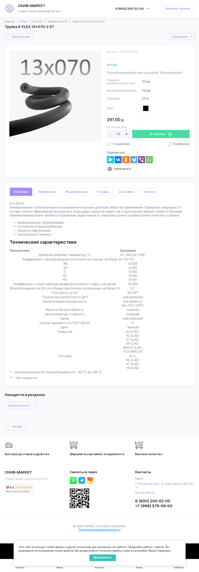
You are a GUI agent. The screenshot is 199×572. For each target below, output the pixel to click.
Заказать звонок (177, 8)
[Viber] (141, 159)
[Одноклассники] (125, 159)
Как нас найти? (145, 492)
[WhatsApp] (149, 159)
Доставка (126, 192)
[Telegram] (133, 159)
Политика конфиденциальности (99, 530)
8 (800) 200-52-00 (129, 9)
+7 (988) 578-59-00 (153, 506)
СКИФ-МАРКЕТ (31, 6)
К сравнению (121, 144)
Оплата (149, 192)
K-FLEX (112, 65)
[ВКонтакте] (118, 159)
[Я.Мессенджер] (110, 159)
